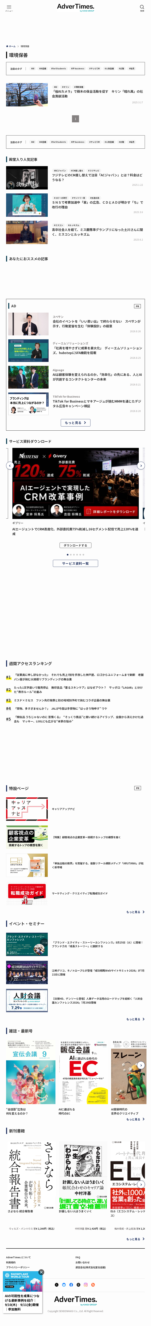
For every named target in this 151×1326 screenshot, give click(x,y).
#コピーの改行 (60, 197)
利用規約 (11, 1262)
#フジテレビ (93, 170)
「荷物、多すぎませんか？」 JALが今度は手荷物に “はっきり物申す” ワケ (60, 708)
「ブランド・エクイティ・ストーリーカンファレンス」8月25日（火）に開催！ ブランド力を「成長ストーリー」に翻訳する (99, 944)
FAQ (78, 1257)
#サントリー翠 (78, 197)
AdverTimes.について (18, 1257)
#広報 (121, 68)
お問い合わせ (83, 1262)
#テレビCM (94, 68)
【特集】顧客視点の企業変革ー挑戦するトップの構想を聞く (86, 837)
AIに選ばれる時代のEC (67, 1111)
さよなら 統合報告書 (20, 1211)
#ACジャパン (60, 170)
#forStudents (58, 68)
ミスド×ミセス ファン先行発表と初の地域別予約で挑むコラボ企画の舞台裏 (62, 700)
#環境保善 (78, 86)
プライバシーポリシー (18, 1267)
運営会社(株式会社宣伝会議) (91, 1267)
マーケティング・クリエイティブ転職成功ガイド (80, 893)
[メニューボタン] (9, 8)
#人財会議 (109, 68)
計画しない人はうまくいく (75, 1211)
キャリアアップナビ (63, 809)
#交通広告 (94, 197)
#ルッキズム (73, 225)
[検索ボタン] (142, 8)
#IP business (77, 68)
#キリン (65, 86)
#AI (32, 68)
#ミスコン (58, 225)
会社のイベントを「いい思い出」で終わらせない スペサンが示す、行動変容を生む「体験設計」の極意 (97, 323)
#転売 (131, 68)
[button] (10, 465)
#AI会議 (42, 68)
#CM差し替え (77, 170)
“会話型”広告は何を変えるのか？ (17, 1111)
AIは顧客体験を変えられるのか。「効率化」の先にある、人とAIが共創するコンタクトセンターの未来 (97, 377)
